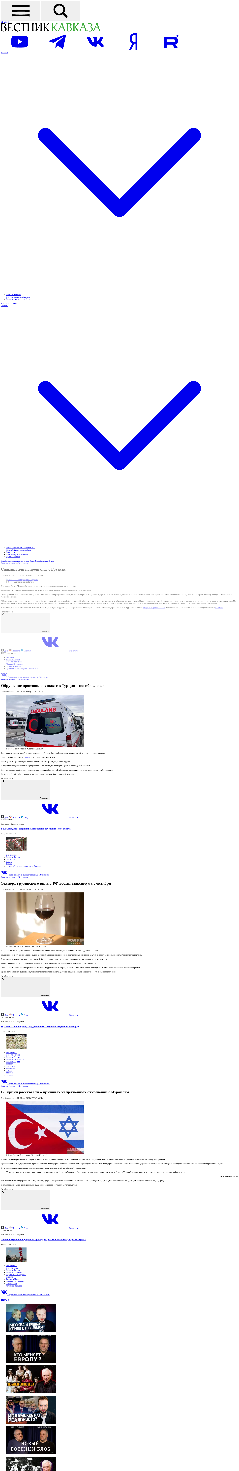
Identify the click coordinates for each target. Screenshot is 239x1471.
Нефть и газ (11, 552)
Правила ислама (13, 557)
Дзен (6, 651)
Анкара (9, 862)
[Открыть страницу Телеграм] (58, 50)
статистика (10, 1066)
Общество (10, 859)
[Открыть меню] (20, 11)
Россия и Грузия (13, 1061)
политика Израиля (14, 1286)
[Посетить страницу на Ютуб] (20, 50)
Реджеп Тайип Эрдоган (16, 1275)
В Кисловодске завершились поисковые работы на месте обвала (36, 828)
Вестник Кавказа (8, 563)
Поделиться (44, 631)
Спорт (26, 561)
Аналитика (5, 303)
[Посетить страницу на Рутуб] (171, 50)
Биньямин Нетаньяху (15, 1281)
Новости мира (12, 1268)
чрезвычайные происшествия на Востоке (23, 866)
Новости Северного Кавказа (18, 297)
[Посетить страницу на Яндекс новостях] (133, 50)
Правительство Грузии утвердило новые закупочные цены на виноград (40, 1026)
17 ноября (219, 607)
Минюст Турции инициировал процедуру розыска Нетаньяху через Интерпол (43, 1239)
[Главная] (51, 31)
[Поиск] (60, 11)
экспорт (9, 1064)
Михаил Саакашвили (15, 664)
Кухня (51, 561)
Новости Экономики (15, 1059)
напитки (9, 1075)
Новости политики (14, 662)
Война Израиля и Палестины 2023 (20, 548)
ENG (7, 22)
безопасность (11, 1284)
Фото (32, 561)
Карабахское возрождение (12, 561)
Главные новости (13, 295)
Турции (27, 757)
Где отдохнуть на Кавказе (17, 554)
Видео (37, 561)
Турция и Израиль (13, 1279)
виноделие (10, 1068)
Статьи (14, 303)
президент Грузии (13, 666)
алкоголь (9, 1073)
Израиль (9, 1277)
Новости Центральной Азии (18, 299)
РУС (3, 22)
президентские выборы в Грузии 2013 (22, 668)
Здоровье (44, 561)
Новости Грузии (13, 659)
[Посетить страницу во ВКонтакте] (96, 50)
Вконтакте (73, 651)
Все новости (23, 563)
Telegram (27, 651)
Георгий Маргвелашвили (154, 607)
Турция (9, 864)
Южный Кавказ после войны (18, 550)
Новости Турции (13, 857)
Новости (16, 651)
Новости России (13, 1057)
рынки (9, 1070)
